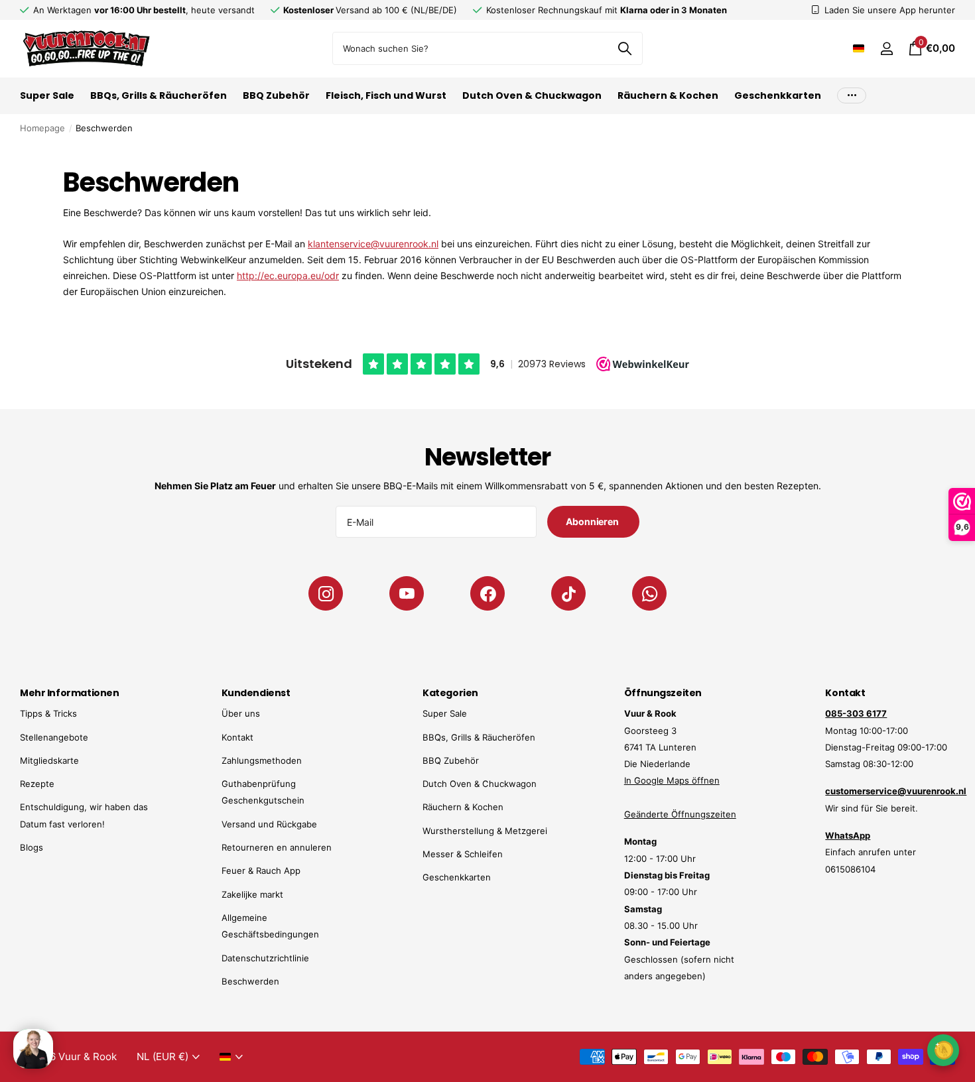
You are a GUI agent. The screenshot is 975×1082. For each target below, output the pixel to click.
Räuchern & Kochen (668, 95)
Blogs (31, 847)
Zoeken (624, 48)
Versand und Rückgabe (269, 824)
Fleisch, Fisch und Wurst (386, 95)
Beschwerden (250, 981)
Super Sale (47, 95)
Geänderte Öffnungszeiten (680, 814)
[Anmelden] (886, 49)
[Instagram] (325, 593)
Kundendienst (256, 692)
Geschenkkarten (777, 95)
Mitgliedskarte (49, 760)
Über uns (241, 713)
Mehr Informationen (69, 692)
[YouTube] (406, 593)
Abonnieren (593, 521)
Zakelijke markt (252, 894)
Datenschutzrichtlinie (265, 958)
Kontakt (237, 737)
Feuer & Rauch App (261, 870)
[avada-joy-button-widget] (943, 1050)
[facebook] (487, 593)
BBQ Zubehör (276, 95)
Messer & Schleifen (462, 854)
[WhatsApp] (649, 593)
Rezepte (37, 783)
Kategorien (450, 692)
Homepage (42, 128)
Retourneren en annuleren (277, 847)
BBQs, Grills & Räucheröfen (158, 95)
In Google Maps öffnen (672, 780)
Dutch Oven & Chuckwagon (532, 95)
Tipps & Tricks (48, 713)
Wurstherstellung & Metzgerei (484, 830)
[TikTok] (568, 593)
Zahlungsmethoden (262, 760)
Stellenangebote (54, 737)
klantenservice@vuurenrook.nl (373, 243)
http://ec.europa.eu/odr (288, 275)
